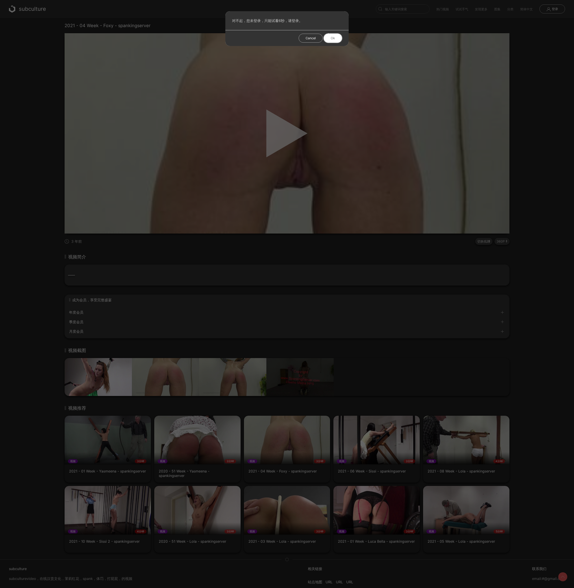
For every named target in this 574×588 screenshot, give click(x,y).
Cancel (311, 38)
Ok (333, 38)
